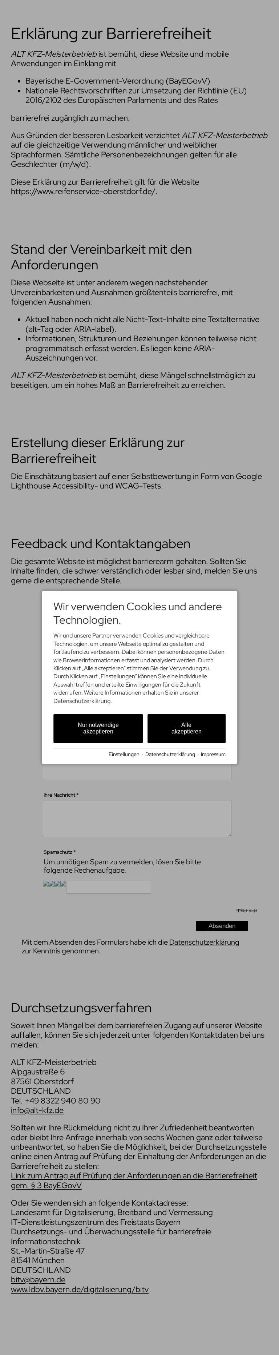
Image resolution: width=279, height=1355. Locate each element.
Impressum (213, 754)
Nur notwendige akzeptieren (98, 728)
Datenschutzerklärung (170, 754)
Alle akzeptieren (186, 728)
